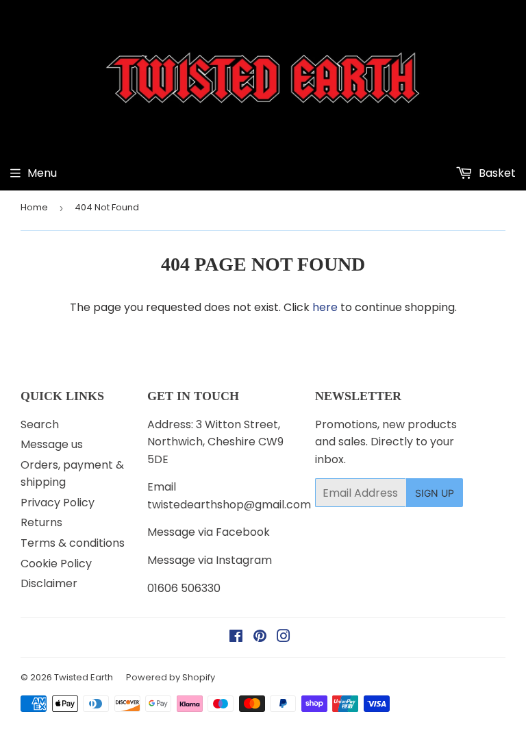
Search (40, 424)
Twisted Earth (83, 677)
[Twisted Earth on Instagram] (283, 637)
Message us (52, 444)
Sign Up (434, 493)
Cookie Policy (56, 563)
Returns (41, 522)
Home (34, 207)
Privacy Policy (58, 502)
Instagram (244, 560)
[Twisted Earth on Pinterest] (260, 637)
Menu (42, 173)
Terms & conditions (73, 543)
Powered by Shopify (170, 677)
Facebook (243, 532)
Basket (496, 173)
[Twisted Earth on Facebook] (236, 637)
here (325, 307)
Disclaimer (49, 583)
